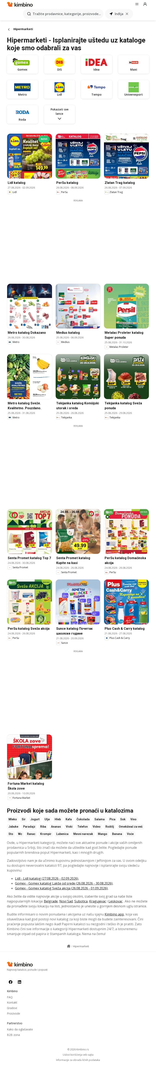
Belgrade (51, 901)
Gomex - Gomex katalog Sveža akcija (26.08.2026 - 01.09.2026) (61, 888)
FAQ (10, 997)
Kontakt (12, 1002)
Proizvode (13, 1013)
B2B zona (13, 1035)
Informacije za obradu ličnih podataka (78, 1060)
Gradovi (12, 1008)
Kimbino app (114, 914)
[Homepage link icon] (68, 946)
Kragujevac (97, 901)
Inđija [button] (119, 14)
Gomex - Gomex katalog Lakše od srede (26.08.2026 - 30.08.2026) (64, 883)
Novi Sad (66, 901)
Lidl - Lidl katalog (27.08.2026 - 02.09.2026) (46, 878)
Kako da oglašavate (20, 1029)
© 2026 (78, 1049)
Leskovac (115, 901)
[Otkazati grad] (127, 14)
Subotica (81, 901)
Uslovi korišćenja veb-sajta (78, 1054)
